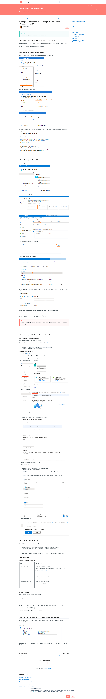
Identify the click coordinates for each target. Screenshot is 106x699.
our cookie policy (34, 691)
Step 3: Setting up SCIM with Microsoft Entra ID (77, 31)
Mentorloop (21, 18)
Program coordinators (76, 1)
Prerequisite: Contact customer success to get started (78, 22)
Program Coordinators (30, 18)
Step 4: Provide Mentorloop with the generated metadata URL (78, 41)
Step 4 (48, 342)
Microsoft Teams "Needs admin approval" (27, 681)
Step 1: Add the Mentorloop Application (77, 25)
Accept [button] (68, 696)
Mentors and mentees (66, 1)
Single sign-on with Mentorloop (25, 677)
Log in (84, 1)
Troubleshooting (75, 36)
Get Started (38, 18)
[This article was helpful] (42, 663)
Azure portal (28, 353)
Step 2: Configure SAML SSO (77, 28)
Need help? (74, 38)
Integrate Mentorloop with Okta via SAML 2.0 (60, 655)
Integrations (58, 18)
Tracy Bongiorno (26, 26)
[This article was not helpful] (45, 663)
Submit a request (48, 668)
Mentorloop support (43, 570)
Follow (67, 27)
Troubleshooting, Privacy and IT (48, 18)
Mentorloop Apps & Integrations (25, 684)
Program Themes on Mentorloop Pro (26, 686)
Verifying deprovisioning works (78, 34)
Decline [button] (73, 696)
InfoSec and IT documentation (25, 679)
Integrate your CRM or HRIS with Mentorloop (28, 655)
